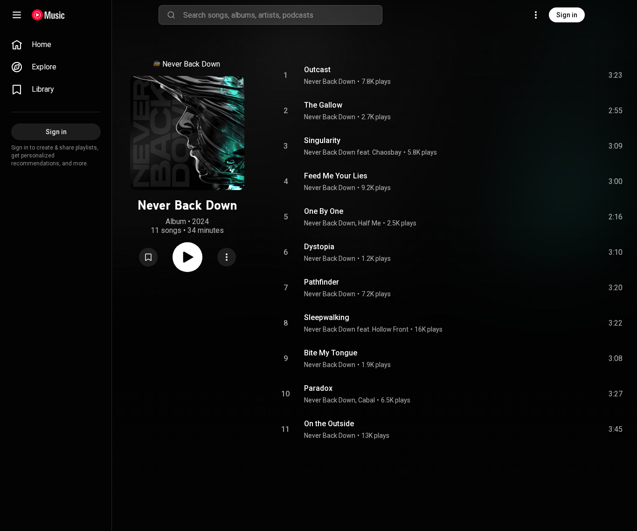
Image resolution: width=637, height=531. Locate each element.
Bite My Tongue (330, 352)
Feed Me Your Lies (335, 175)
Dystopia (319, 246)
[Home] (48, 14)
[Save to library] (148, 257)
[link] (56, 45)
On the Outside (329, 423)
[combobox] (282, 15)
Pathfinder (321, 282)
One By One (323, 211)
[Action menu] (226, 257)
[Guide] (16, 14)
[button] (148, 257)
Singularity (322, 140)
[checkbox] (616, 75)
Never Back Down (191, 64)
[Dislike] (562, 75)
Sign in (566, 15)
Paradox (318, 388)
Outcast (317, 69)
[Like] (545, 75)
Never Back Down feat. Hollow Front (356, 329)
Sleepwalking (326, 317)
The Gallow (323, 105)
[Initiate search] (171, 14)
